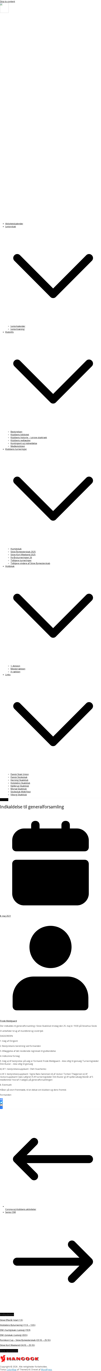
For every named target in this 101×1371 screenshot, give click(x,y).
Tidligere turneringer (21, 560)
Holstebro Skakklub (20, 783)
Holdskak (9, 566)
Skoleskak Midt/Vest (21, 791)
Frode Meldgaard (8, 1020)
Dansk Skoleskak (19, 777)
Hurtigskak (16, 548)
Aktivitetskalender (14, 223)
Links (8, 674)
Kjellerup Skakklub (20, 785)
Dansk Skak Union (20, 774)
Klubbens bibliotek (20, 434)
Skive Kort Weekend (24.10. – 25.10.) (17, 1345)
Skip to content (7, 1)
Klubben (4, 799)
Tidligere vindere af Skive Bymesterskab (30, 563)
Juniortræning (18, 329)
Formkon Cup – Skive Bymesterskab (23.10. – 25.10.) (25, 1340)
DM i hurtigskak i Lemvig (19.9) (15, 1330)
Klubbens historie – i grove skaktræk (29, 437)
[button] (53, 323)
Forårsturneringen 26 (21, 557)
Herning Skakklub (19, 780)
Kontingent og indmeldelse (24, 443)
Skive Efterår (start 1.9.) (11, 1320)
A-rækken (15, 671)
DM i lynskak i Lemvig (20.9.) (13, 1335)
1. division (15, 665)
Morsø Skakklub (19, 788)
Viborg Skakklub (19, 794)
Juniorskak (10, 226)
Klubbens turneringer (16, 449)
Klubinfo (9, 332)
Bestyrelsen (16, 431)
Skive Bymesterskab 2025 (23, 551)
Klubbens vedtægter (21, 440)
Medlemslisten (18, 446)
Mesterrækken (18, 668)
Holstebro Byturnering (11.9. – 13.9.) (17, 1325)
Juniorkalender (18, 326)
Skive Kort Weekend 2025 (23, 554)
